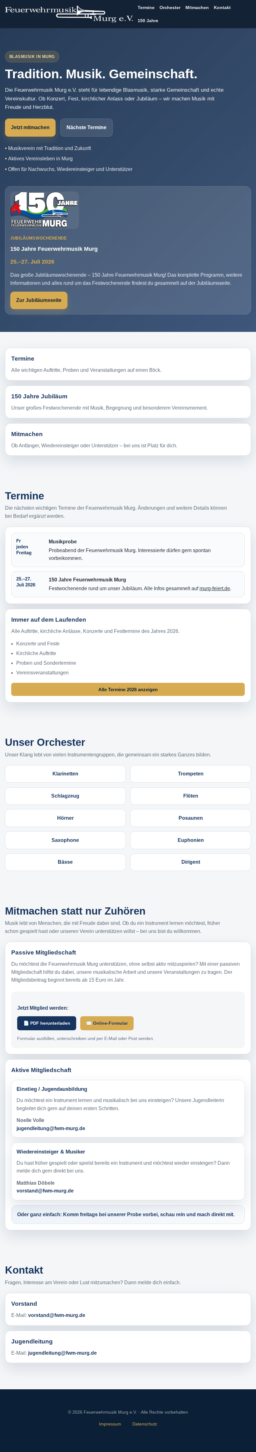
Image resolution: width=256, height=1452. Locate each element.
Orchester (170, 7)
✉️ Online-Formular (107, 1023)
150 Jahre (148, 20)
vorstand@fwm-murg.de (45, 1190)
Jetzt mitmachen (30, 127)
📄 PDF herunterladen (46, 1023)
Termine (146, 7)
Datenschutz (144, 1423)
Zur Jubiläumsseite (39, 300)
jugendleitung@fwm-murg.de (51, 1128)
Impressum (110, 1423)
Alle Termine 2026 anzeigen (128, 689)
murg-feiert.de (214, 588)
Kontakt (222, 7)
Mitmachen (197, 7)
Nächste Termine (86, 127)
